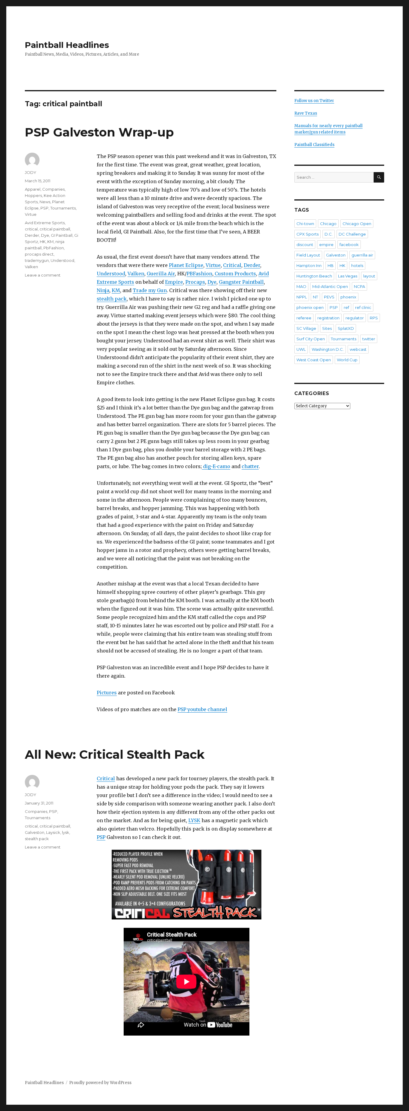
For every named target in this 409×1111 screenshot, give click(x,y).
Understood (111, 274)
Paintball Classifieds (314, 144)
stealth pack (112, 299)
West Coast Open (313, 359)
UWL (301, 349)
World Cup (347, 359)
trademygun (37, 260)
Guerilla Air (161, 274)
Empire (174, 282)
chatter (250, 466)
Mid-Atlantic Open (330, 286)
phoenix (348, 297)
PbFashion (53, 247)
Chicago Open (357, 223)
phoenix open (310, 307)
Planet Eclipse (186, 265)
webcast (358, 349)
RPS (374, 317)
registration (328, 317)
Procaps (195, 282)
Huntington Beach (314, 276)
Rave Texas (305, 113)
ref (346, 307)
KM (116, 290)
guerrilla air (362, 255)
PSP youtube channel (202, 709)
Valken (136, 274)
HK (43, 241)
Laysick (53, 832)
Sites (327, 328)
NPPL (301, 297)
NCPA (359, 286)
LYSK (194, 820)
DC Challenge (352, 234)
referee (303, 317)
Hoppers (33, 195)
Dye (211, 282)
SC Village (306, 328)
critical (31, 229)
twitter (368, 338)
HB (331, 265)
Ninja (103, 290)
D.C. (329, 234)
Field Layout (308, 255)
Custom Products (234, 274)
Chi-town (305, 223)
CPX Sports (307, 234)
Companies (53, 189)
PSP (44, 208)
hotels (357, 265)
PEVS (329, 297)
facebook (349, 244)
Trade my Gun (150, 290)
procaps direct (39, 254)
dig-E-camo (216, 466)
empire (326, 244)
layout (369, 276)
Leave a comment (42, 275)
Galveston (34, 832)
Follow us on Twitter (314, 100)
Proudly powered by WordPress (100, 1082)
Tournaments (63, 208)
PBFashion (199, 274)
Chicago (328, 223)
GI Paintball (61, 235)
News (45, 201)
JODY (30, 172)
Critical (232, 265)
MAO (301, 286)
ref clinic (363, 307)
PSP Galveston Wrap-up (99, 132)
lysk (65, 832)
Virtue (213, 265)
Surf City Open (310, 338)
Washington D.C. (328, 349)
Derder (252, 265)
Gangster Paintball (241, 282)
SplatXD (346, 328)
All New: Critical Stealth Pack (115, 754)
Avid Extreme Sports (45, 222)
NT (315, 297)
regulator (355, 317)
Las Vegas (347, 276)
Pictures (107, 693)
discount (304, 244)
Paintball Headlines (67, 45)
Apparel (32, 189)
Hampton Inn (309, 265)
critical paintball (55, 229)
